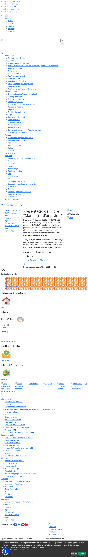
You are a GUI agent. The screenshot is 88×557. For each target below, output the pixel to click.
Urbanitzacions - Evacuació (16, 476)
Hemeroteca (10, 231)
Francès (11, 31)
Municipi (4, 458)
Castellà (11, 23)
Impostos (8, 453)
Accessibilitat (54, 534)
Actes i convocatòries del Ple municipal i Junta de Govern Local (30, 409)
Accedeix (4, 307)
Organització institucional (15, 407)
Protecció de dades (56, 529)
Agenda (23, 204)
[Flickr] (19, 524)
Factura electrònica (12, 443)
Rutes (7, 491)
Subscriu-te (6, 360)
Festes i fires (10, 486)
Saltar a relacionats (11, 9)
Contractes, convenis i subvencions (19, 432)
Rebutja (74, 554)
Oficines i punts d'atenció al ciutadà (19, 437)
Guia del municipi (12, 468)
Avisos (7, 215)
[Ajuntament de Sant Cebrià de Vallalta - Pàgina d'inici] (22, 44)
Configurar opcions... (9, 554)
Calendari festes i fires (14, 484)
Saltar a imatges (10, 6)
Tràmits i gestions (12, 445)
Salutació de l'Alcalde (13, 401)
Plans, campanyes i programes (17, 427)
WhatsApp (33, 383)
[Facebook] (15, 524)
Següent (11, 341)
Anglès (11, 26)
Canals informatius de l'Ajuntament (19, 502)
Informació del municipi (14, 461)
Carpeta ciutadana (12, 450)
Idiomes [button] (8, 18)
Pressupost (9, 430)
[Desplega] (16, 205)
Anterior (4, 341)
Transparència (10, 422)
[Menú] (2, 53)
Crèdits (52, 524)
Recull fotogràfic (11, 489)
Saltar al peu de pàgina (12, 11)
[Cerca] (62, 43)
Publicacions (10, 288)
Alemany (11, 29)
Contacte (5, 16)
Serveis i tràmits (7, 435)
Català (10, 21)
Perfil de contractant (13, 419)
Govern (8, 404)
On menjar (9, 497)
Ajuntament (6, 399)
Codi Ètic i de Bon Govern (15, 425)
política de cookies (22, 549)
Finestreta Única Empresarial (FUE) (19, 448)
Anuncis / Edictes (11, 412)
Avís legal (52, 532)
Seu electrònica (11, 417)
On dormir (9, 494)
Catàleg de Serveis (12, 440)
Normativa (9, 414)
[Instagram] (26, 524)
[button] (5, 552)
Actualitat (10, 205)
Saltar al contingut (10, 4)
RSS (6, 228)
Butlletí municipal (12, 226)
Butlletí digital (10, 223)
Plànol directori (11, 471)
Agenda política (11, 286)
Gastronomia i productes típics (17, 481)
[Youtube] (23, 524)
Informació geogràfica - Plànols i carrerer (21, 473)
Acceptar (82, 554)
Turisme (4, 479)
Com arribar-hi (11, 463)
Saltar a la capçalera (11, 1)
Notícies (8, 218)
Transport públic (11, 466)
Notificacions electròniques (16, 455)
